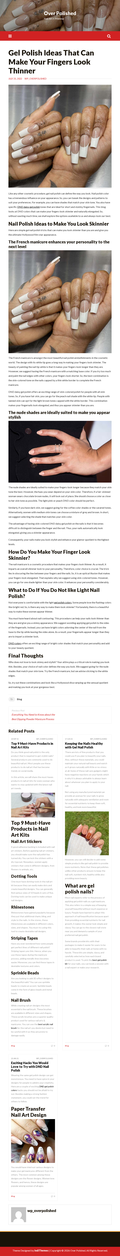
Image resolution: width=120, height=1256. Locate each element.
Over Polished (60, 13)
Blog (19, 699)
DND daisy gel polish (28, 206)
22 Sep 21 (15, 739)
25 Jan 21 (15, 1058)
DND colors (14, 643)
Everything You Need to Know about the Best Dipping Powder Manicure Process (33, 717)
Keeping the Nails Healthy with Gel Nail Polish (84, 745)
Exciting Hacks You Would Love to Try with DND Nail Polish (30, 1066)
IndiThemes (41, 1250)
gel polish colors (63, 602)
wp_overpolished (36, 78)
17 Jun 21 (69, 739)
